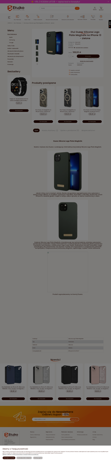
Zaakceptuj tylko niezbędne (24, 458)
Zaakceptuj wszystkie (9, 458)
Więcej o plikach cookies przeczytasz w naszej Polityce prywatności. (21, 454)
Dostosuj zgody (38, 458)
